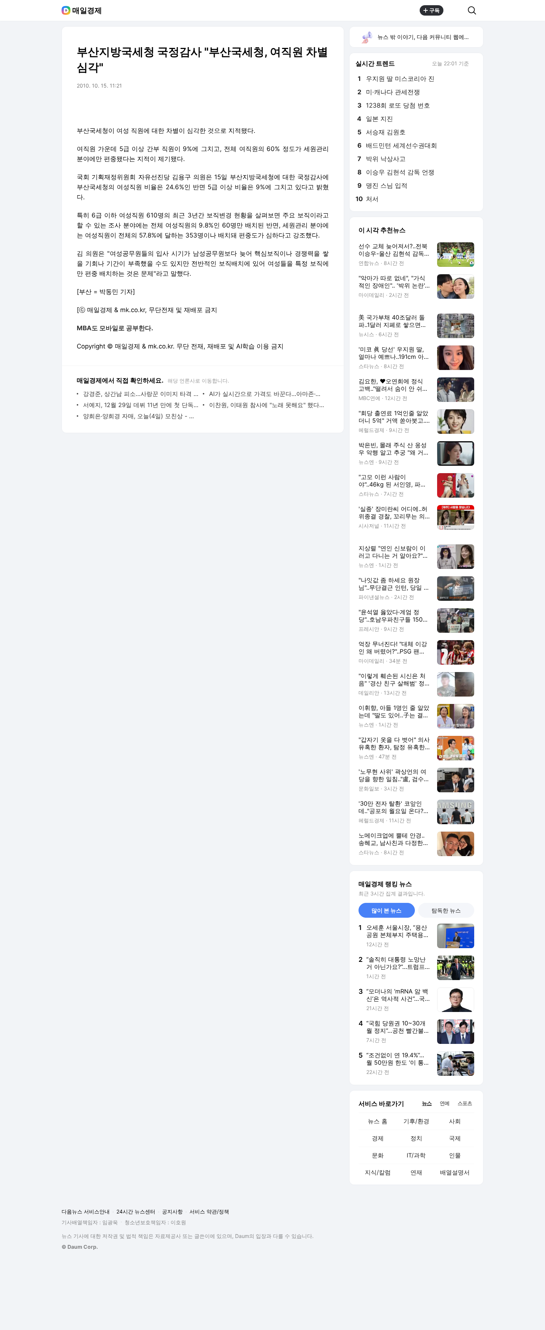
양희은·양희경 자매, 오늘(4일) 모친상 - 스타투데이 (141, 416)
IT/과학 (416, 1155)
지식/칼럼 (378, 1172)
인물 (455, 1155)
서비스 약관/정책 (209, 1211)
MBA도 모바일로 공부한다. (115, 328)
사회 (455, 1121)
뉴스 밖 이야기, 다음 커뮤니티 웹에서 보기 (429, 36)
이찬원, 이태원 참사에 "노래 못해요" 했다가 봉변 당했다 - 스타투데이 (267, 405)
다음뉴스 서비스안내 (86, 1211)
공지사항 (172, 1211)
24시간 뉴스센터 (135, 1211)
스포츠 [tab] (465, 1103)
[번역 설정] (291, 106)
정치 (416, 1138)
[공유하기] (455, 10)
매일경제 (87, 10)
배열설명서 (455, 1172)
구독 (434, 10)
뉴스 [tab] (427, 1103)
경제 (378, 1138)
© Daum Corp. (80, 1247)
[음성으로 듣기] (277, 106)
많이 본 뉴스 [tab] (386, 910)
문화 (378, 1155)
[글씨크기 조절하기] (306, 106)
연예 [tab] (444, 1103)
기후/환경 (416, 1121)
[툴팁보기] (474, 64)
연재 (416, 1172)
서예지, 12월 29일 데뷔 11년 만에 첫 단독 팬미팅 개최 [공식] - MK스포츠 (141, 405)
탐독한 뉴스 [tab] (446, 910)
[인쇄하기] (321, 106)
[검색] (474, 10)
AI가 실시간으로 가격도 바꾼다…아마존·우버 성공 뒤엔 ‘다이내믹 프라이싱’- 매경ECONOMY (267, 393)
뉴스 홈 (377, 1121)
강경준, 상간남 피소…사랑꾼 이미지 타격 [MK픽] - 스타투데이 (141, 393)
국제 (455, 1138)
